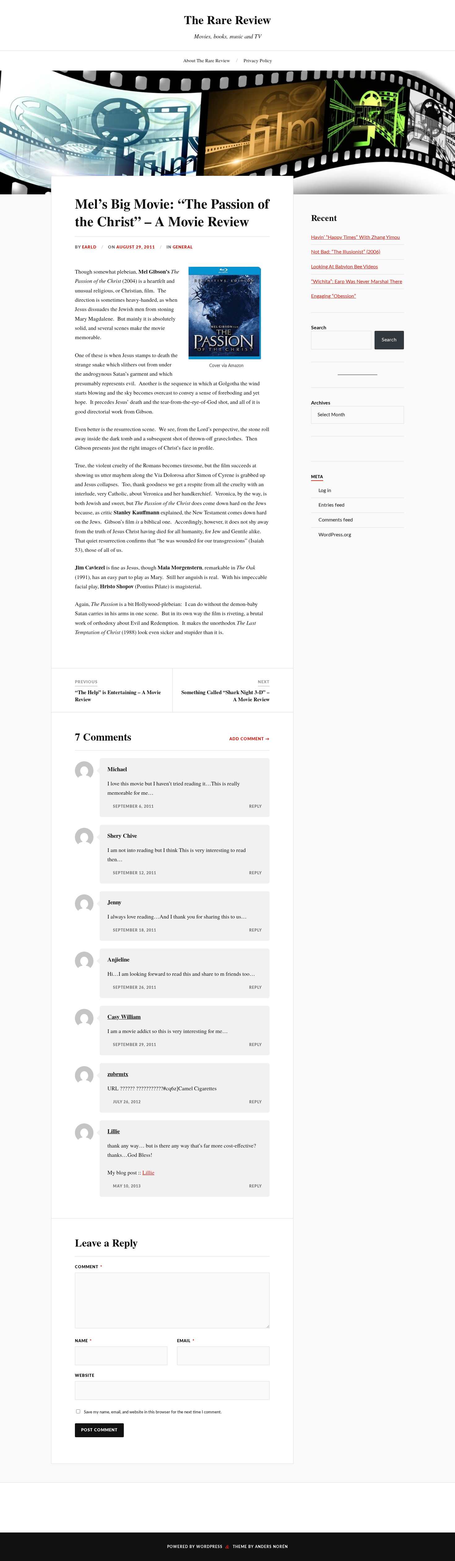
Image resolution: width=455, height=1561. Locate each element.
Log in (324, 490)
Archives (320, 402)
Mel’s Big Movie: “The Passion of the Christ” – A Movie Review (172, 212)
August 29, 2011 (135, 247)
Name (83, 1341)
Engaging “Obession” (333, 296)
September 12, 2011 (134, 873)
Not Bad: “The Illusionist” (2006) (345, 251)
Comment (88, 1267)
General (183, 247)
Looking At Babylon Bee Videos (344, 266)
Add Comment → (249, 739)
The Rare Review (227, 19)
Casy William (124, 1016)
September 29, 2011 (134, 1045)
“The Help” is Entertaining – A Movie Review (118, 695)
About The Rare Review (206, 60)
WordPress (209, 1547)
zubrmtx (117, 1074)
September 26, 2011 (134, 987)
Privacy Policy (258, 60)
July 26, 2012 (127, 1102)
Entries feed (331, 505)
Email (186, 1341)
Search (318, 327)
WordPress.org (334, 534)
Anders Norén (271, 1547)
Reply (255, 806)
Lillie (113, 1131)
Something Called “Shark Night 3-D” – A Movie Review (225, 695)
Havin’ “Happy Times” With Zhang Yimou (355, 237)
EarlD (89, 247)
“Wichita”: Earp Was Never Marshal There (356, 281)
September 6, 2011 (133, 806)
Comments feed (335, 519)
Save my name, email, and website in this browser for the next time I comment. (153, 1412)
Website (84, 1375)
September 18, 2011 (134, 930)
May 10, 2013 (127, 1186)
